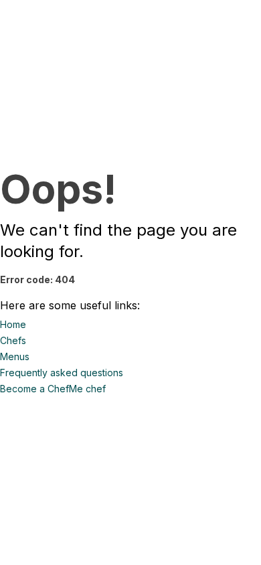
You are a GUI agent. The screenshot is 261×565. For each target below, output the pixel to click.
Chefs (13, 340)
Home (13, 324)
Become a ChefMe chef (53, 388)
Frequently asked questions (61, 372)
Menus (14, 356)
